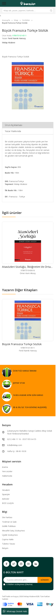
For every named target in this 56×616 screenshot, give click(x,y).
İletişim (5, 548)
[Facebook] (6, 564)
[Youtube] (28, 564)
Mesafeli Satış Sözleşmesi (13, 530)
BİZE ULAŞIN (8, 503)
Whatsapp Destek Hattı (17, 611)
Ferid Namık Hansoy (17, 38)
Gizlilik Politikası (9, 526)
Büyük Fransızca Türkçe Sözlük (22, 344)
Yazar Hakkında (13, 131)
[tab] (27, 125)
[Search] (51, 10)
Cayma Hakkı (7, 539)
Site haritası (7, 517)
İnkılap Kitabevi (8, 42)
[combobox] (27, 10)
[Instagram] (21, 564)
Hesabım (6, 490)
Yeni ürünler (7, 471)
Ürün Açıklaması (13, 125)
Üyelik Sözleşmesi (10, 535)
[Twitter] (14, 564)
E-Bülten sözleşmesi (15, 584)
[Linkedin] (36, 564)
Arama (5, 467)
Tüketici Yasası (8, 543)
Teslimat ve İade (9, 522)
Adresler (5, 499)
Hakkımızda (7, 476)
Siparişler (6, 494)
